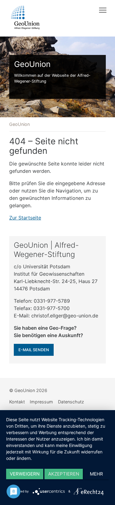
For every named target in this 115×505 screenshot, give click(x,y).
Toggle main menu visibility (102, 9)
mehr (96, 474)
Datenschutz (71, 401)
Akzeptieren (63, 474)
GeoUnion (19, 124)
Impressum (41, 401)
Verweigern (25, 474)
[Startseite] (25, 17)
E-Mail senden (33, 350)
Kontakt (17, 401)
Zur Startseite (25, 218)
